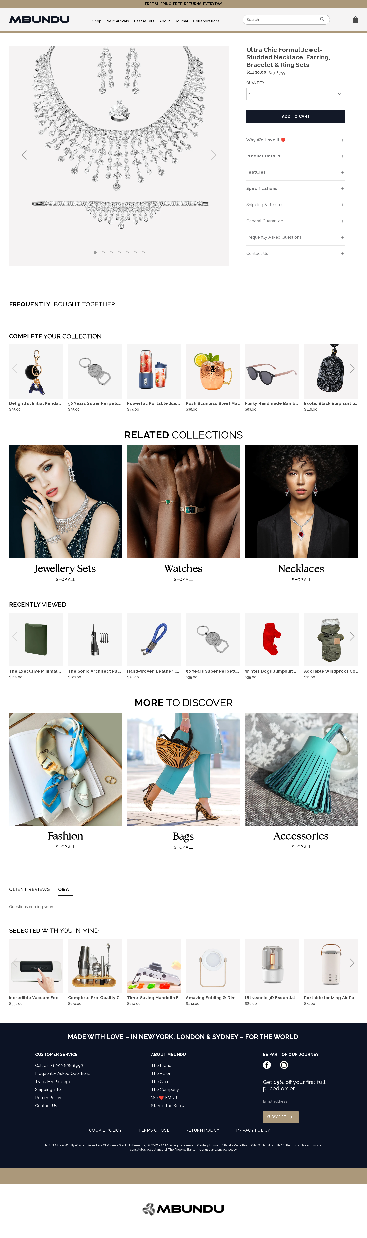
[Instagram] (284, 1065)
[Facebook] (267, 1065)
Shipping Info (48, 1089)
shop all (65, 579)
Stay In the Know (167, 1105)
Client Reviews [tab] (29, 889)
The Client (161, 1081)
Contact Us (46, 1105)
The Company (165, 1089)
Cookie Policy (105, 1130)
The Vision (161, 1073)
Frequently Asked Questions (62, 1073)
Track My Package (53, 1081)
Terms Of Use (153, 1130)
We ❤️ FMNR (164, 1097)
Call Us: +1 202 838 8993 (59, 1065)
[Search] (322, 20)
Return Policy (48, 1097)
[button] (213, 155)
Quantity (255, 83)
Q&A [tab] (63, 889)
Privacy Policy (253, 1130)
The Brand (161, 1065)
